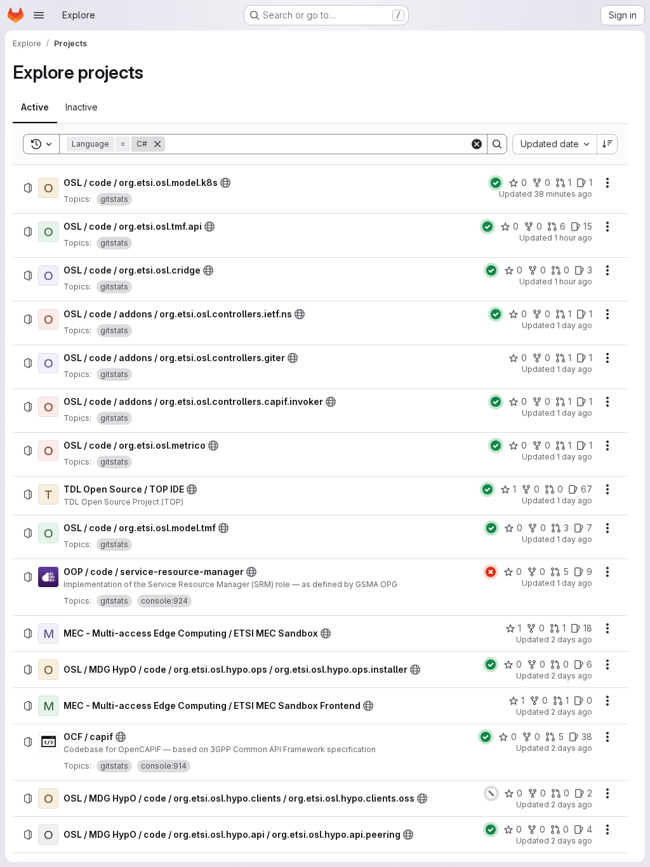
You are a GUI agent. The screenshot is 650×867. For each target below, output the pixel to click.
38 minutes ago (563, 194)
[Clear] (476, 144)
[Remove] (157, 144)
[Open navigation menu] (39, 15)
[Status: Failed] (490, 571)
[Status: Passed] (495, 182)
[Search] (497, 144)
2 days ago (571, 639)
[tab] (35, 107)
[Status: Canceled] (491, 793)
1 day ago (574, 325)
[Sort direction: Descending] (607, 144)
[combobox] (554, 144)
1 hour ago (573, 237)
